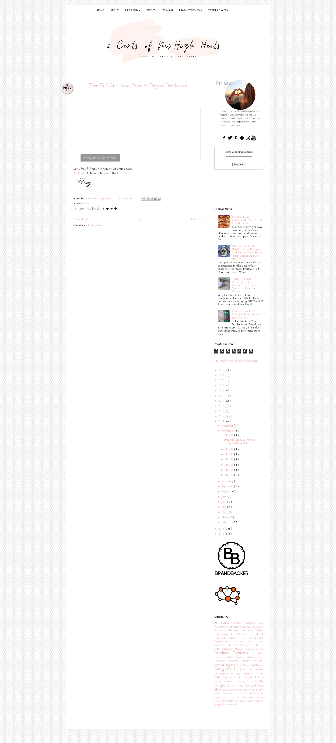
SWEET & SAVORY (218, 10)
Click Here (80, 173)
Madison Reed (243, 648)
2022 (221, 380)
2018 (221, 400)
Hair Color (232, 641)
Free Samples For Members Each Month (238, 634)
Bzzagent (235, 630)
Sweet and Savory (251, 669)
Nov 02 (229, 475)
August (226, 491)
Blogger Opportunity (252, 626)
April (225, 512)
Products (230, 657)
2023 (221, 375)
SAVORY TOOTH (228, 661)
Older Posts (196, 219)
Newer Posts (81, 219)
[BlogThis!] (147, 199)
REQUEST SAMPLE (100, 158)
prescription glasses (247, 693)
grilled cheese (228, 689)
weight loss (220, 704)
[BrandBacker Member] (231, 575)
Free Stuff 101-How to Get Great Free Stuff (238, 637)
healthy (259, 689)
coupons (223, 685)
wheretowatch (232, 704)
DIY (244, 630)
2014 (221, 421)
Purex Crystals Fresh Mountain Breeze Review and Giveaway (246, 314)
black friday (257, 677)
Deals (250, 630)
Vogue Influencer (245, 673)
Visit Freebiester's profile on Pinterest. (236, 360)
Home (139, 219)
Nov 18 (229, 449)
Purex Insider (246, 657)
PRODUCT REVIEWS (190, 10)
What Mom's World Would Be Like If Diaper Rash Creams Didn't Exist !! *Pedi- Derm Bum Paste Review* (247, 253)
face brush (238, 685)
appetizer (247, 677)
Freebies (85, 203)
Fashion (258, 630)
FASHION (167, 10)
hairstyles (251, 689)
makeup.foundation (225, 693)
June (224, 502)
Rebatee (260, 657)
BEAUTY (151, 10)
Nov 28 (229, 435)
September (228, 486)
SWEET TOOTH (252, 661)
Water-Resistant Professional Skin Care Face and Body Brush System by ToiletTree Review (245, 285)
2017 (221, 406)
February (227, 522)
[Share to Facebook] (155, 199)
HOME (100, 10)
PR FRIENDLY (132, 10)
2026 (221, 370)
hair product (240, 689)
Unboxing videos (224, 673)
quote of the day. (232, 697)
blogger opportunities (225, 681)
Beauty (237, 626)
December (228, 425)
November (228, 431)
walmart (250, 700)
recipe (245, 697)
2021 (221, 385)
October (227, 481)
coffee (260, 681)
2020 (221, 390)
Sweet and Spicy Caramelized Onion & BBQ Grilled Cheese (247, 220)
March (225, 517)
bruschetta (252, 681)
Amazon (239, 623)
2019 (221, 395)
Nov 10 (229, 459)
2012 (221, 534)
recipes (252, 697)
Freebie (219, 641)
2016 (221, 411)
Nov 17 (229, 454)
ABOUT (115, 10)
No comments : (126, 198)
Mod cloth (257, 648)
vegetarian (240, 700)
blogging (242, 681)
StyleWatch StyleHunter (250, 665)
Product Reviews (233, 653)
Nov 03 (229, 470)
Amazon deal (254, 623)
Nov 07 (229, 464)
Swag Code (227, 669)
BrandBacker (221, 630)
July (224, 496)
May (224, 507)
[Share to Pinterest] (159, 199)
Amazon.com (223, 626)
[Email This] (143, 199)
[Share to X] (151, 199)
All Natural (223, 623)
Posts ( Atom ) (96, 225)
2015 (221, 416)
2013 (221, 528)
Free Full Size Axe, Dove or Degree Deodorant (138, 86)
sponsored (228, 700)
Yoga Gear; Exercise (233, 677)
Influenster (228, 648)
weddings (258, 700)
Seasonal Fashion (225, 665)
